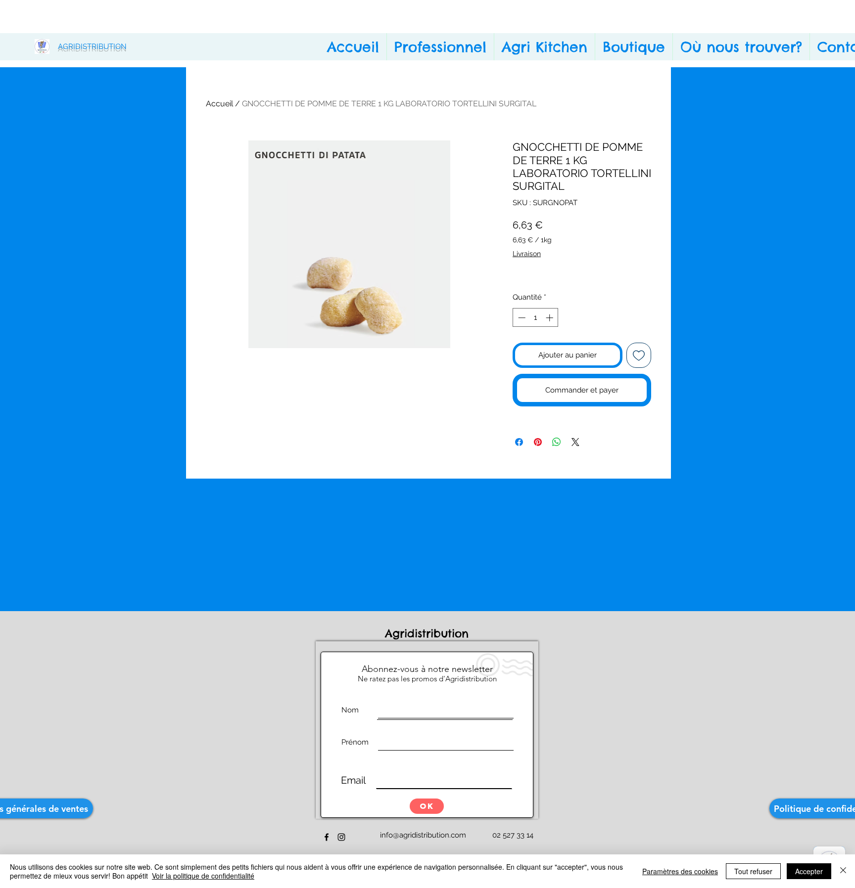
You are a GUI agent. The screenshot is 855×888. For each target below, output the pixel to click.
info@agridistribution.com (423, 835)
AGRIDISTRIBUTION (92, 46)
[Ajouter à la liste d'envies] (639, 355)
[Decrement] (520, 318)
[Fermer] (843, 871)
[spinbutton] (535, 318)
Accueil (219, 103)
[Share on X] (575, 442)
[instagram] (341, 837)
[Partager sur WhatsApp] (557, 442)
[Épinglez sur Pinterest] (538, 442)
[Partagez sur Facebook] (519, 442)
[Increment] (550, 318)
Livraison (527, 254)
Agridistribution (429, 633)
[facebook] (327, 837)
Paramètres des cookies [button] (680, 871)
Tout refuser (753, 871)
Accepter (809, 871)
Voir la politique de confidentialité (203, 876)
